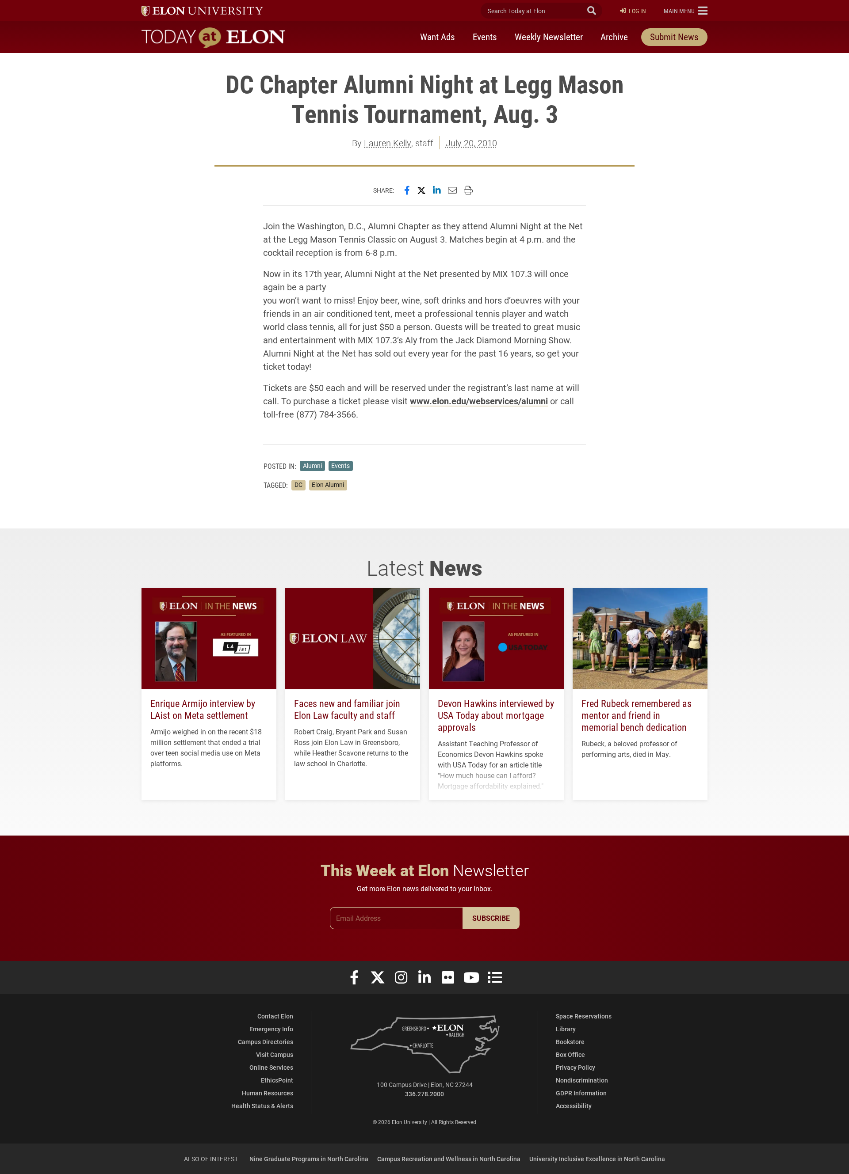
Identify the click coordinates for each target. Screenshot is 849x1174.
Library (566, 1029)
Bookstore (570, 1041)
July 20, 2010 (471, 142)
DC (298, 485)
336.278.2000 (424, 1094)
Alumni (312, 466)
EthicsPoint (277, 1080)
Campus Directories (265, 1041)
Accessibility (574, 1106)
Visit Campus (274, 1054)
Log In (637, 11)
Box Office (570, 1054)
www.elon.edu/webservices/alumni (479, 401)
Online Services (271, 1067)
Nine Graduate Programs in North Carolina (308, 1159)
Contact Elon (275, 1016)
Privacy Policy (575, 1067)
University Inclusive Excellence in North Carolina (597, 1159)
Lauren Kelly (387, 142)
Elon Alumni (328, 485)
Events (485, 36)
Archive (614, 36)
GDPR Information (581, 1093)
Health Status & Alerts (262, 1106)
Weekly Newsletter (549, 36)
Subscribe (491, 918)
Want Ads (437, 36)
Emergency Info (271, 1029)
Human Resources (267, 1093)
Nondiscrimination (582, 1080)
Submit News (674, 36)
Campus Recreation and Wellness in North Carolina (448, 1159)
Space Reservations (584, 1016)
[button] (686, 10)
